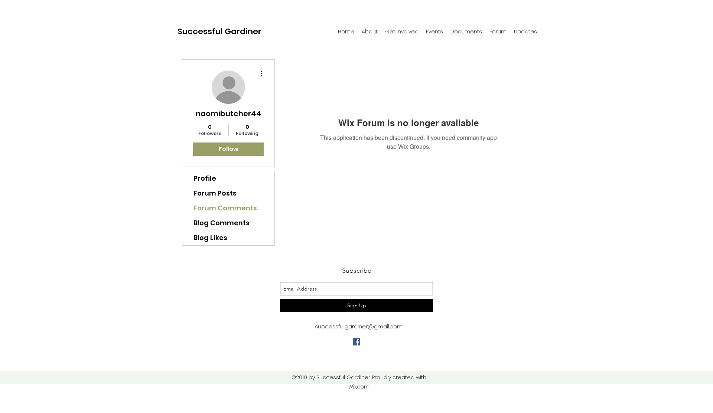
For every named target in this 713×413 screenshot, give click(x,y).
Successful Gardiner (219, 31)
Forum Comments (225, 208)
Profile (204, 178)
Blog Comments (221, 222)
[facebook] (356, 341)
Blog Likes (210, 237)
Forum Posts (215, 193)
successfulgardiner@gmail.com (359, 326)
